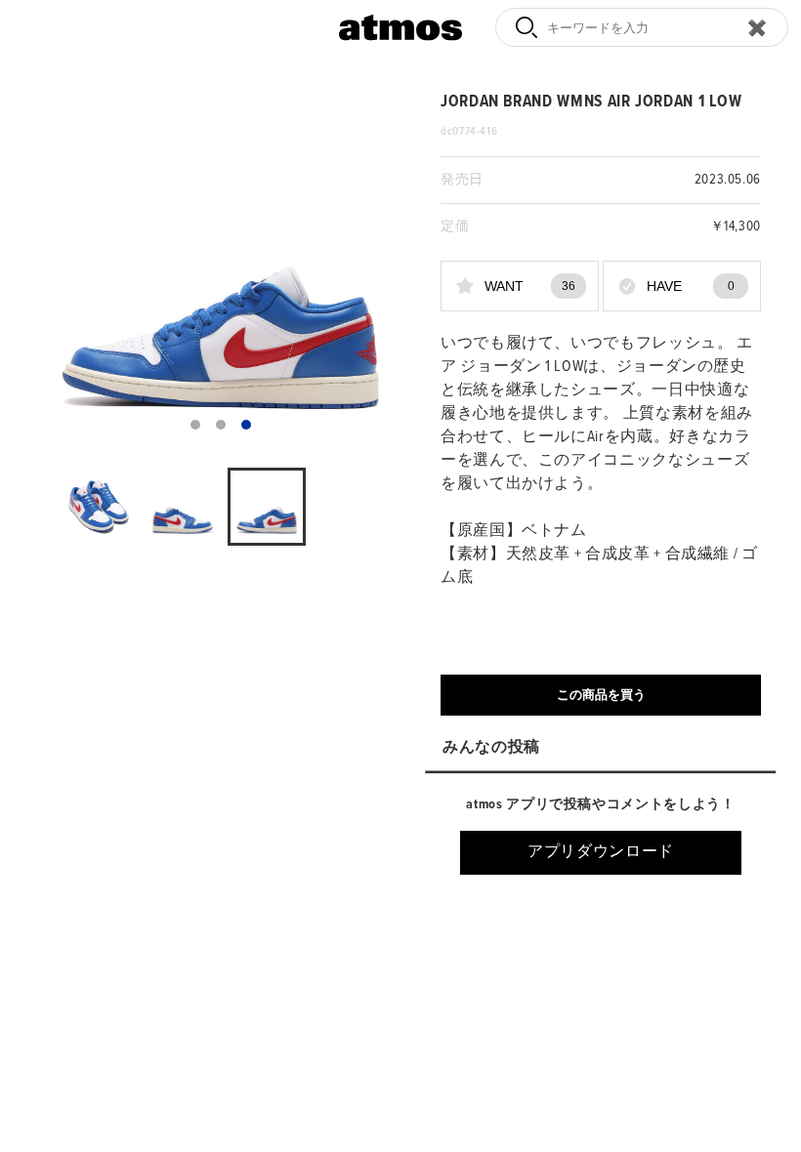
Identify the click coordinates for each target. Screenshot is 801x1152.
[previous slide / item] (53, 268)
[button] (195, 425)
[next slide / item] (386, 268)
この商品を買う (601, 694)
